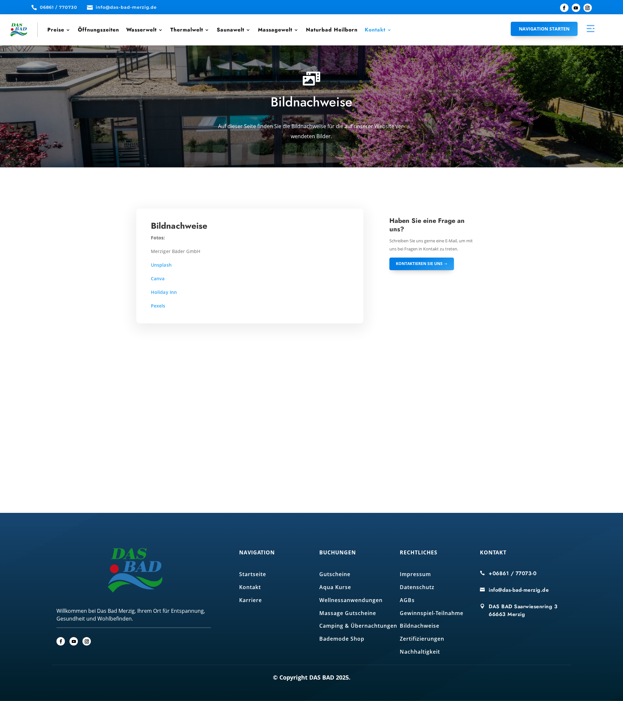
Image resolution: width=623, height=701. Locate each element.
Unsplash (161, 265)
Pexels (158, 306)
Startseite (252, 574)
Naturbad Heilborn (332, 29)
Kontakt (375, 29)
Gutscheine (334, 574)
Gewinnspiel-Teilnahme (431, 613)
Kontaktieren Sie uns (419, 263)
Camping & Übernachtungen (358, 625)
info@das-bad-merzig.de (519, 590)
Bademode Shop (341, 638)
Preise (55, 29)
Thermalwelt (186, 29)
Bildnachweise (419, 625)
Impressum (415, 574)
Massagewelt (275, 29)
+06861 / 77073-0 (512, 573)
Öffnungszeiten (98, 29)
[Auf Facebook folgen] (564, 8)
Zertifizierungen (422, 638)
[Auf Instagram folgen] (587, 8)
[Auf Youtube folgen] (576, 8)
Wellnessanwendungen (351, 600)
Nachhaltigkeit (420, 651)
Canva (158, 278)
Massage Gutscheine (347, 613)
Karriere (250, 600)
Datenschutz (417, 587)
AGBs (407, 600)
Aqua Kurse (335, 587)
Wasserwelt (141, 29)
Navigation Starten (544, 29)
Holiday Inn (164, 292)
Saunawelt (230, 29)
